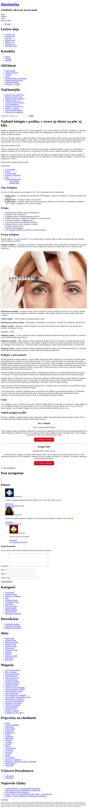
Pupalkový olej (10, 44)
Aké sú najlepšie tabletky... (14, 110)
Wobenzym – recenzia (12, 84)
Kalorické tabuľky (11, 676)
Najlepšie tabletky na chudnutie (15, 78)
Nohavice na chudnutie (13, 760)
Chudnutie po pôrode (12, 682)
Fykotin (7, 734)
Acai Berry (9, 752)
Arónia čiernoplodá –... (13, 104)
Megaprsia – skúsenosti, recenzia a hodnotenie (20, 761)
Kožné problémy (11, 608)
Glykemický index (11, 680)
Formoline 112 (10, 733)
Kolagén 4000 (14, 183)
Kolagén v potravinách (13, 175)
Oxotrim (8, 754)
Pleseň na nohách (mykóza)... (15, 99)
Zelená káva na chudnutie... (14, 112)
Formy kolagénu (10, 173)
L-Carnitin (8, 742)
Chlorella (8, 75)
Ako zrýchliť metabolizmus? (14, 701)
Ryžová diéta (9, 648)
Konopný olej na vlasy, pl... (14, 106)
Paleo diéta (9, 660)
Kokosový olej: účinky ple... (14, 95)
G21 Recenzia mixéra (12, 670)
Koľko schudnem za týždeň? (15, 689)
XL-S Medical (10, 758)
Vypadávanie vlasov (12, 602)
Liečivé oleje (9, 592)
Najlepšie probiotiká (12, 82)
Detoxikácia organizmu (13, 614)
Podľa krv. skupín (11, 656)
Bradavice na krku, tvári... (14, 97)
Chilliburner (9, 736)
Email (3, 574)
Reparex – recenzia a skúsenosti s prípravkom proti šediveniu (25, 796)
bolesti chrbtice (18, 228)
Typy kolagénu (10, 169)
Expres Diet (9, 731)
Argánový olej (10, 34)
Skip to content (6, 20)
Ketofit (7, 56)
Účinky (7, 171)
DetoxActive (9, 727)
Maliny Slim (9, 738)
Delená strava (9, 658)
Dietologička (10, 4)
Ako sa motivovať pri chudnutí (15, 695)
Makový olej (9, 42)
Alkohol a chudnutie (12, 711)
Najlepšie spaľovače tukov (14, 80)
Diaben (7, 723)
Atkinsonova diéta (11, 650)
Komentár (4, 566)
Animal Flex (9, 765)
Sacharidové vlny (11, 709)
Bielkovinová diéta (11, 642)
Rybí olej (8, 38)
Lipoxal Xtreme (10, 748)
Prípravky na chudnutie (13, 596)
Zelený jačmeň (10, 71)
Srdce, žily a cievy (11, 606)
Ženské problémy (11, 612)
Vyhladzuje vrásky (11, 216)
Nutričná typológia (11, 686)
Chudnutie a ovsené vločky (14, 713)
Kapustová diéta (10, 640)
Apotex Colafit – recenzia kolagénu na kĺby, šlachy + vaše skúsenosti (28, 794)
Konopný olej (9, 36)
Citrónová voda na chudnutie (15, 687)
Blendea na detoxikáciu (13, 628)
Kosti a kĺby (9, 604)
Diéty (7, 598)
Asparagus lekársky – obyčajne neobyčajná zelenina (22, 788)
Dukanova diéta (10, 644)
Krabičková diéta (11, 646)
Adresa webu (5, 578)
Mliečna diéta (9, 638)
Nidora (7, 746)
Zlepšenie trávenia (11, 600)
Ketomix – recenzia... (12, 108)
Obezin (7, 756)
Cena (7, 177)
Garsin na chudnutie (12, 725)
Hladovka (8, 654)
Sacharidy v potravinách (13, 703)
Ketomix (8, 58)
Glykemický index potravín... (15, 102)
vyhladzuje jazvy (27, 220)
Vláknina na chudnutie (12, 705)
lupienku (12, 230)
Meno (3, 570)
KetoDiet (8, 60)
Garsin (7, 76)
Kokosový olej (10, 40)
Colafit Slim (9, 750)
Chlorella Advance (11, 73)
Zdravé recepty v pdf (12, 678)
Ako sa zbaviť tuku (11, 693)
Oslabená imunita (11, 594)
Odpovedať (9, 504)
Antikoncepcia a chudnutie (14, 699)
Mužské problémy (11, 610)
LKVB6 (8, 744)
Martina (12, 468)
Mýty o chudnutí (10, 672)
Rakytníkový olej (11, 46)
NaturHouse (9, 778)
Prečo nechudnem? (11, 707)
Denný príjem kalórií (12, 674)
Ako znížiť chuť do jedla (13, 691)
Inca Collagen (14, 181)
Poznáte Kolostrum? (12, 684)
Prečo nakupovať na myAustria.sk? (17, 792)
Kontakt (8, 24)
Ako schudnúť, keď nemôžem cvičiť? (18, 697)
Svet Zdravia (9, 776)
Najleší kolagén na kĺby (13, 179)
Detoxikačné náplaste (12, 624)
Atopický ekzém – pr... (13, 100)
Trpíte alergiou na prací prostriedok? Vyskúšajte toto (22, 790)
